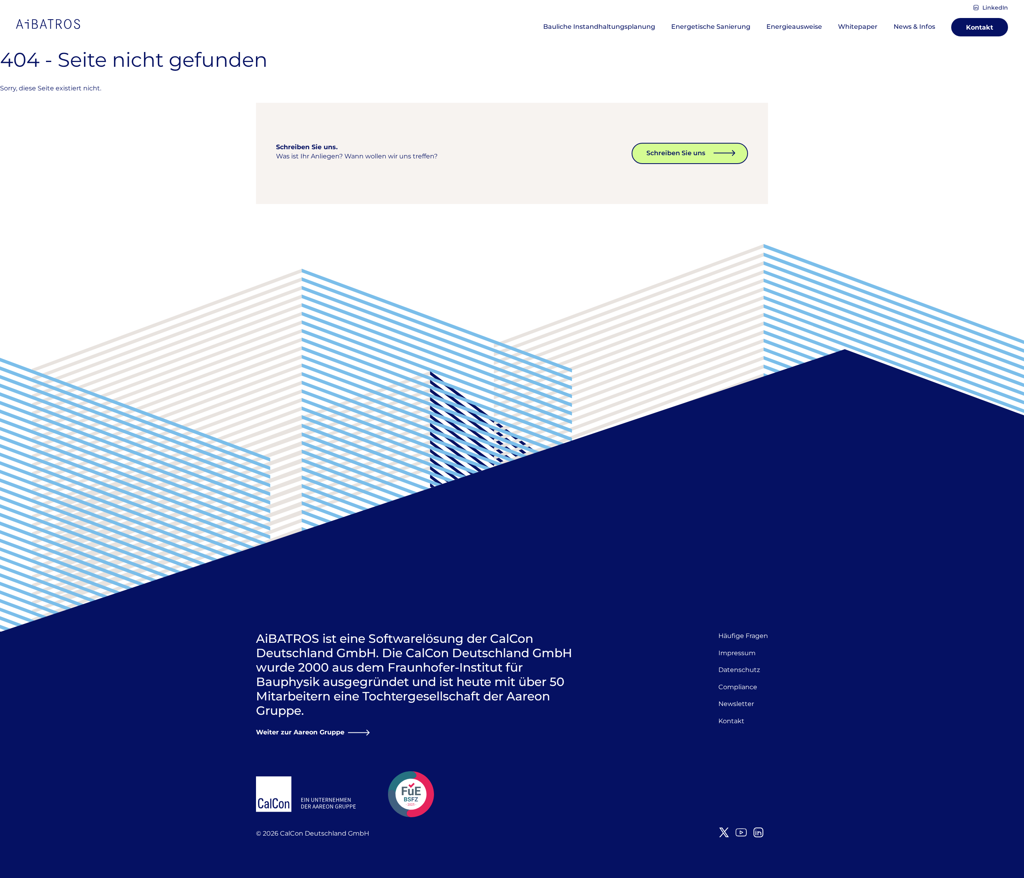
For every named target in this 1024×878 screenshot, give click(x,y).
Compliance (737, 687)
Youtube (741, 832)
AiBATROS (48, 24)
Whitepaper (858, 26)
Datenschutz (739, 670)
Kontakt (979, 27)
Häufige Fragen (743, 636)
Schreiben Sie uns (675, 153)
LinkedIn (995, 7)
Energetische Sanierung (710, 26)
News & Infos (914, 26)
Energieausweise (794, 26)
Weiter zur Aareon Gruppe (300, 732)
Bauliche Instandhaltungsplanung (599, 26)
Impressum (737, 653)
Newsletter (736, 704)
